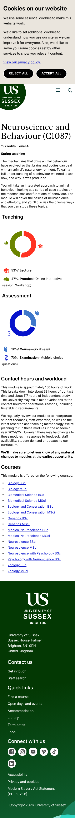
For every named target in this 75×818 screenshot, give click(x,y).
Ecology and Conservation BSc (30, 506)
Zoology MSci (18, 571)
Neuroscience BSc (22, 542)
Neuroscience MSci (22, 547)
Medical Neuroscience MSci (29, 536)
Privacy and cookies (23, 782)
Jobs (11, 732)
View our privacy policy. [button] (22, 62)
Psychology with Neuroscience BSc (34, 559)
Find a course (18, 697)
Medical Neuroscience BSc (28, 530)
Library (13, 718)
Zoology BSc (17, 565)
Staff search (17, 678)
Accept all (51, 73)
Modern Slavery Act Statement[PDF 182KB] (31, 791)
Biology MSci (17, 489)
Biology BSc (17, 483)
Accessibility (17, 774)
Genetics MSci (19, 524)
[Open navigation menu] (58, 90)
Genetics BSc (18, 518)
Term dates (16, 725)
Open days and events (25, 704)
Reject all (18, 73)
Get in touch (17, 671)
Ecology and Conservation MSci (31, 512)
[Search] (70, 93)
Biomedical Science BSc (26, 495)
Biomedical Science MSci (27, 501)
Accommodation (21, 711)
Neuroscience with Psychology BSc (34, 553)
